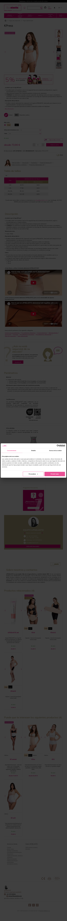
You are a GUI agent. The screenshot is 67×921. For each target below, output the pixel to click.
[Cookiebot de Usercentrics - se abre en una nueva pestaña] (58, 446)
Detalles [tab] (33, 450)
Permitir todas (55, 474)
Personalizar (32, 474)
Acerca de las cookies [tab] (55, 450)
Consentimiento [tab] (11, 450)
